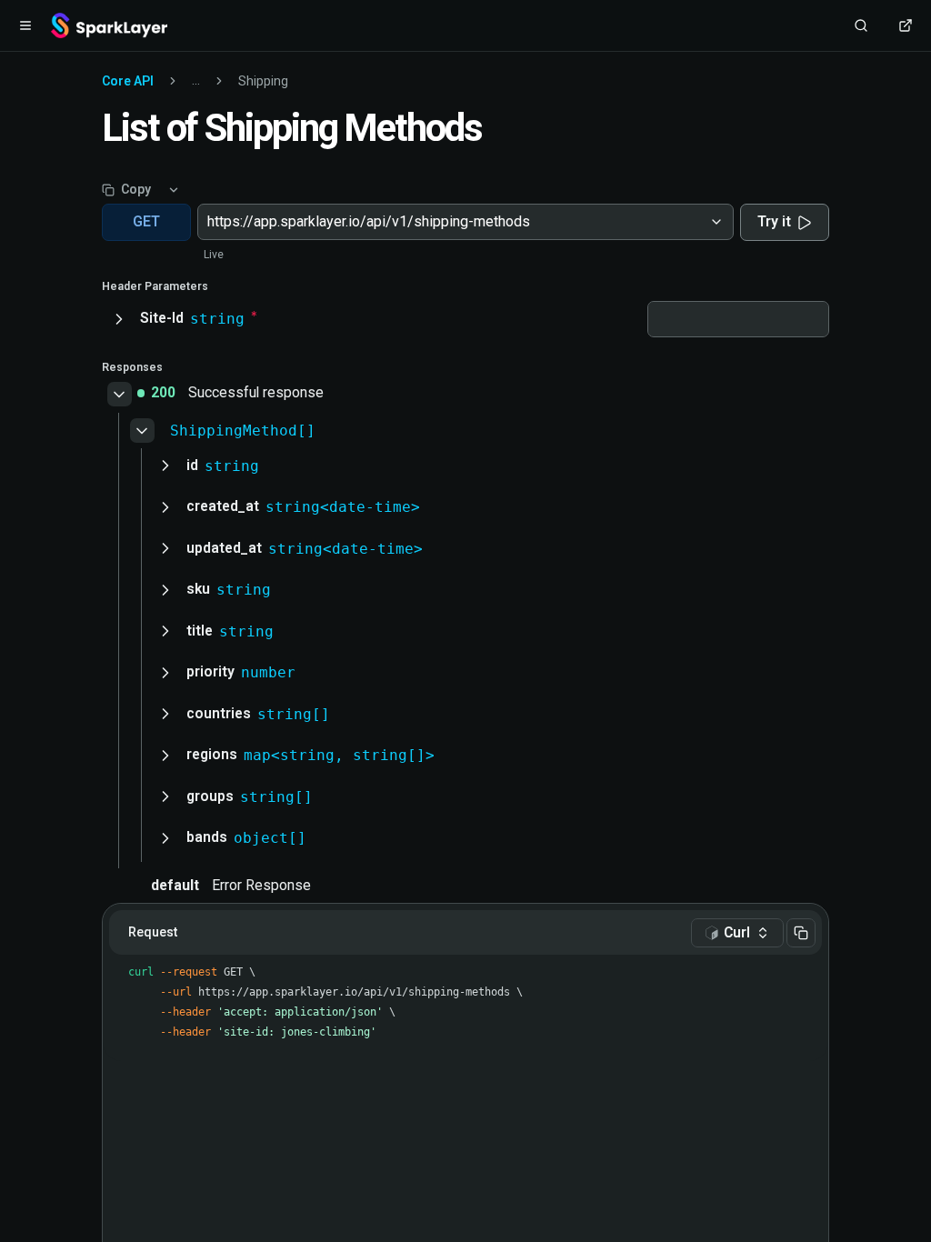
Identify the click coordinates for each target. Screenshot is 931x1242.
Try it (774, 221)
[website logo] (109, 25)
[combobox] (209, 222)
